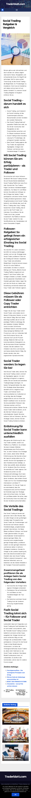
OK (15, 794)
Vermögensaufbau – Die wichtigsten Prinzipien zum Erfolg (16, 673)
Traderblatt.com (15, 4)
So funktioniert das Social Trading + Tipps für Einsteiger (20, 692)
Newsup (25, 784)
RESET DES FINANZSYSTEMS (17, 681)
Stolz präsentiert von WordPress (9, 784)
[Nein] (29, 791)
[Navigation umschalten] (17, 10)
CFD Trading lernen (9, 690)
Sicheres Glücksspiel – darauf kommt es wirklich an (14, 722)
